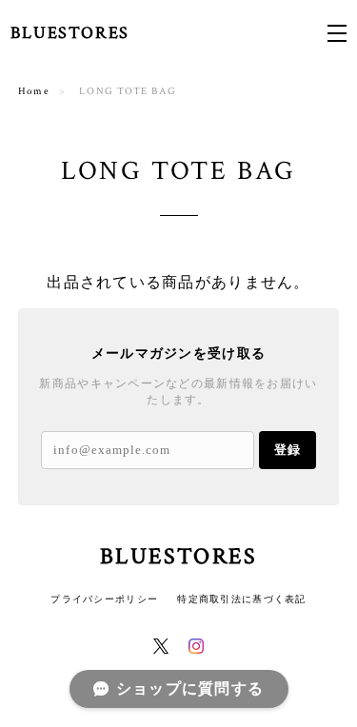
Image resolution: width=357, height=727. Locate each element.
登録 (287, 449)
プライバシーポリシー (104, 599)
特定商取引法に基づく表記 (241, 599)
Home (34, 91)
